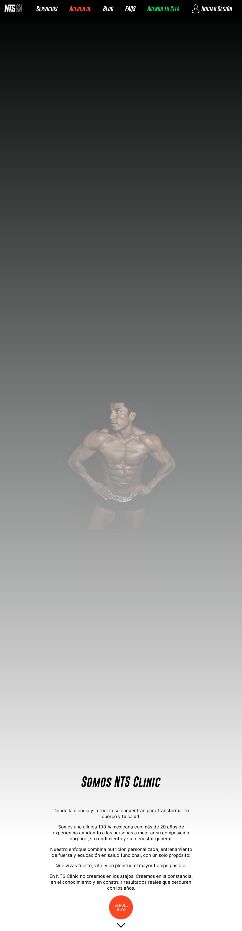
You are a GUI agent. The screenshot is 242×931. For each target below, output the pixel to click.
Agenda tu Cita (163, 8)
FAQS (130, 8)
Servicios (47, 8)
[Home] (13, 9)
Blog (108, 8)
